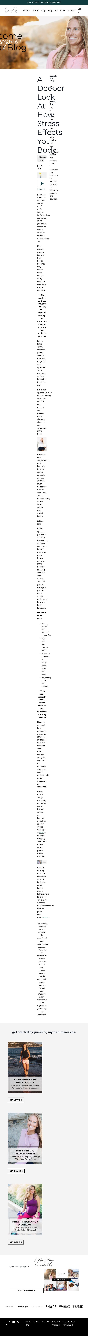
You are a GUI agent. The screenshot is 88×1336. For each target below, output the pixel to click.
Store (62, 10)
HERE (41, 832)
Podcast (71, 10)
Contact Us (27, 1323)
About (36, 10)
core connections (42, 157)
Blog (43, 10)
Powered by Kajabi (76, 1332)
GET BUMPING (16, 1242)
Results (26, 10)
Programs (53, 10)
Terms (37, 1321)
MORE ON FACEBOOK (26, 1290)
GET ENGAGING (16, 1171)
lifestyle (40, 160)
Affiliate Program (56, 1323)
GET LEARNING (16, 1100)
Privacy (45, 1321)
